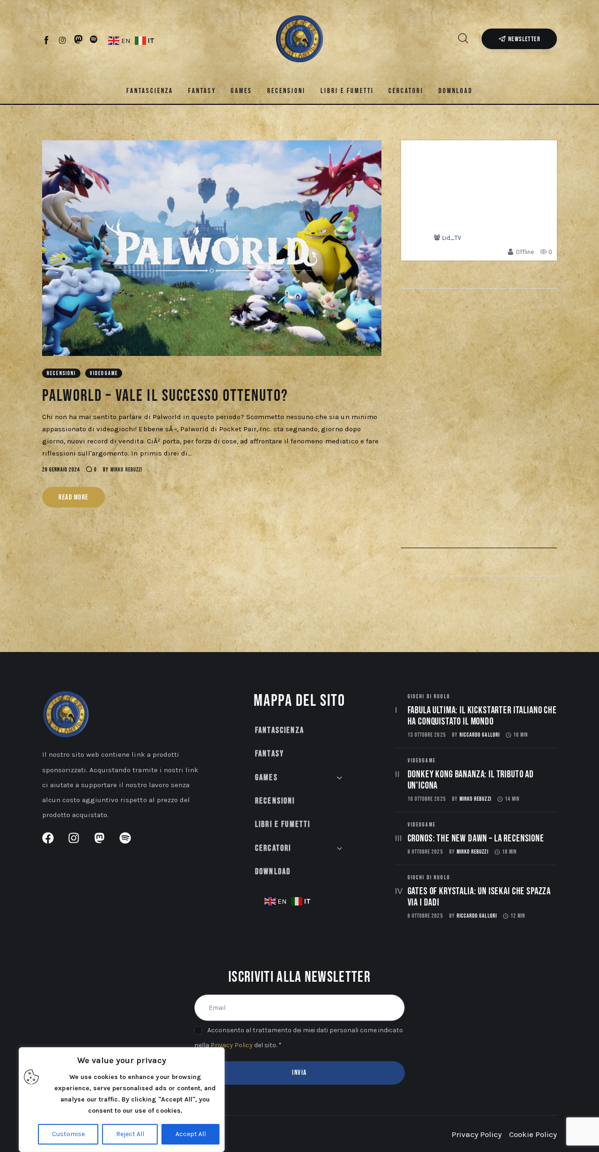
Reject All (130, 1134)
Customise (68, 1134)
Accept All (190, 1134)
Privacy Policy (196, 616)
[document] (299, 576)
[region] (122, 1099)
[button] (436, 453)
